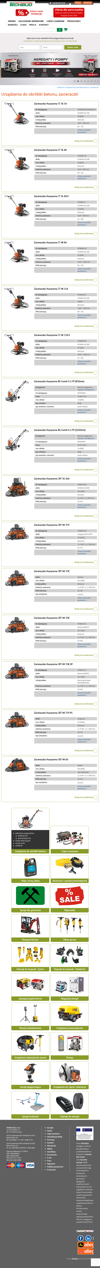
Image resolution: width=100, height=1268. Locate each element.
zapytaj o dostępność (85, 389)
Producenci (51, 1170)
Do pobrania (52, 1155)
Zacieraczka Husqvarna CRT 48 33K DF (53, 664)
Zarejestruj (87, 3)
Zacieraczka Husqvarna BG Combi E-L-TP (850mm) (59, 381)
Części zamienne (53, 1134)
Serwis (49, 1131)
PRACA (32, 25)
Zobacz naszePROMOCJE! (36, 12)
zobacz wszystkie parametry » (84, 131)
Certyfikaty (51, 1152)
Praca (49, 1161)
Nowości (50, 1143)
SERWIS (12, 21)
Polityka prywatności (55, 1167)
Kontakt (50, 1128)
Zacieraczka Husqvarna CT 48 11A (51, 288)
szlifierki (19, 845)
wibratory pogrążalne (24, 833)
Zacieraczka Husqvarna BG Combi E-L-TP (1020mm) (60, 429)
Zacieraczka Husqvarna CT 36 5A (50, 103)
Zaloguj (78, 3)
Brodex (75, 1259)
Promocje (50, 1140)
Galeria (49, 1149)
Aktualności (51, 1146)
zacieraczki (94, 87)
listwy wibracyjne (22, 840)
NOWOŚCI (13, 25)
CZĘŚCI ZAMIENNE (55, 21)
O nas (49, 1158)
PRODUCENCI (73, 21)
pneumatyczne (24, 838)
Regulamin (51, 1164)
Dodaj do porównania (84, 141)
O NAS (23, 25)
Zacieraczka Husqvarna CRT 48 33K (52, 617)
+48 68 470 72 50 (58, 3)
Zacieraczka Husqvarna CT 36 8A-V (51, 196)
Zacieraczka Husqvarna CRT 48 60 (51, 759)
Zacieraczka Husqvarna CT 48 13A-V (52, 335)
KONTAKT (44, 25)
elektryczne (23, 835)
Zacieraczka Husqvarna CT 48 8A (50, 242)
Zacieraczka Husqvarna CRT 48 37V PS (53, 712)
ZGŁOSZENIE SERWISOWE (31, 21)
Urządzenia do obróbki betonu (77, 87)
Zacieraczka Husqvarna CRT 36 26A (52, 478)
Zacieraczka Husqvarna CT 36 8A (50, 149)
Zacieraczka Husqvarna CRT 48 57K (52, 571)
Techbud (60, 87)
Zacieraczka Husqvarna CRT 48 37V (51, 524)
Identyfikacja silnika (54, 1137)
